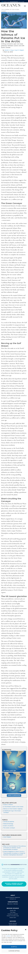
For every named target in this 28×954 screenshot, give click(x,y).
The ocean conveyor (9, 828)
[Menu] (25, 5)
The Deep (12, 912)
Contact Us (13, 899)
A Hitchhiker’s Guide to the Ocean (13, 806)
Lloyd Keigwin (7, 837)
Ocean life (13, 910)
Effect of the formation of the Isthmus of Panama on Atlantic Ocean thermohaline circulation (14, 847)
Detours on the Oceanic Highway (13, 809)
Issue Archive (12, 924)
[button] (25, 929)
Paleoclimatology (8, 823)
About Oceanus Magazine (13, 897)
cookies (8, 936)
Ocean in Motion (8, 804)
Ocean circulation (8, 826)
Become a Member (13, 904)
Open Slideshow (14, 795)
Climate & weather (8, 821)
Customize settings (14, 951)
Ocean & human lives (13, 915)
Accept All (14, 946)
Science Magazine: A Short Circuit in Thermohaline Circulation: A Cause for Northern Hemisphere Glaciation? (14, 853)
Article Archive (13, 923)
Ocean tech (13, 917)
